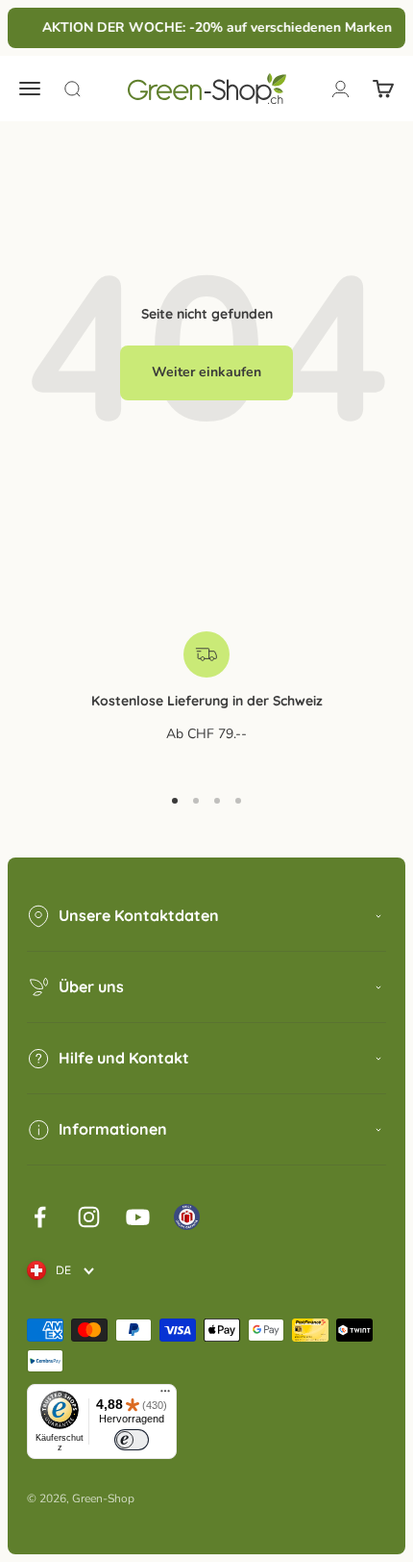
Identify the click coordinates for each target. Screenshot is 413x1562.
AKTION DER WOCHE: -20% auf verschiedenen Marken (215, 27)
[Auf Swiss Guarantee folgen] (187, 1217)
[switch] (131, 1439)
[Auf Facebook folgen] (40, 1217)
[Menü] (165, 1395)
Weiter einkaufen (206, 372)
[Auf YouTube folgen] (138, 1217)
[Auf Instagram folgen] (89, 1217)
